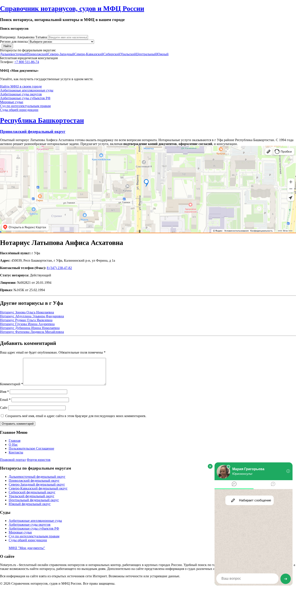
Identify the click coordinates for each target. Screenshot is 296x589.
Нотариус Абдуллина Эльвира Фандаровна (32, 316)
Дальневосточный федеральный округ (37, 476)
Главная (14, 440)
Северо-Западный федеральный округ (37, 484)
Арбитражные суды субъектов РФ (25, 98)
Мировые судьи (11, 102)
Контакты (16, 452)
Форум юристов (38, 460)
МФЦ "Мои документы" (27, 548)
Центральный (146, 54)
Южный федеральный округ (30, 504)
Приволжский (37, 54)
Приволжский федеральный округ (32, 131)
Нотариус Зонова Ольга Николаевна (27, 312)
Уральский (128, 54)
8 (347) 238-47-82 (59, 268)
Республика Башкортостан (42, 120)
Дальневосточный (13, 54)
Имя (4, 391)
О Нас (13, 444)
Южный (162, 54)
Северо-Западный (61, 54)
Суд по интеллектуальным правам (25, 106)
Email (5, 399)
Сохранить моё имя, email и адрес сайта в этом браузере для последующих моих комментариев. (75, 416)
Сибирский (111, 54)
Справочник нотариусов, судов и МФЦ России (72, 8)
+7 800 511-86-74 (26, 62)
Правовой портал (13, 460)
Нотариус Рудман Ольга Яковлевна (26, 320)
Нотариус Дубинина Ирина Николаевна (30, 328)
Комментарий (11, 384)
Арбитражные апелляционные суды (26, 90)
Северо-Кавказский (88, 54)
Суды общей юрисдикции (19, 110)
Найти (7, 46)
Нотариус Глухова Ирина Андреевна (27, 324)
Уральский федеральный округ (31, 496)
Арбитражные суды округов (21, 94)
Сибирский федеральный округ (32, 492)
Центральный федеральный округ (34, 500)
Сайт (3, 408)
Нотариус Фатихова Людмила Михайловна (32, 332)
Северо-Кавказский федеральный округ (38, 488)
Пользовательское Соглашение (31, 448)
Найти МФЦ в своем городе (21, 86)
